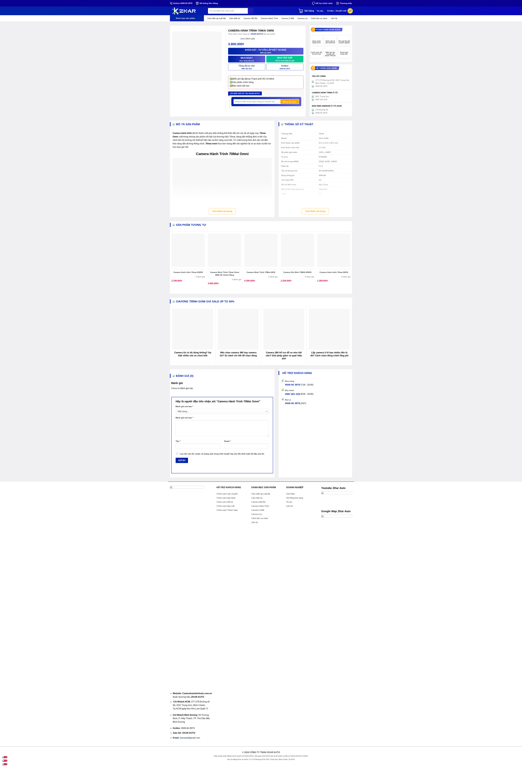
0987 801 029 (292, 394)
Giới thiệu (290, 494)
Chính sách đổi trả (225, 502)
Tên (178, 441)
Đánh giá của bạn (184, 406)
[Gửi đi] (251, 11)
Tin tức (320, 11)
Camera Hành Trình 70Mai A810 (261, 272)
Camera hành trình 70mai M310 (334, 272)
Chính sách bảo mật (225, 506)
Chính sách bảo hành (226, 498)
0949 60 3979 (292, 384)
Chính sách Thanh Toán (227, 510)
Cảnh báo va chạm (319, 18)
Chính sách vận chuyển (227, 494)
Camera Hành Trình (269, 18)
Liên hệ (334, 18)
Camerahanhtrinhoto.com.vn (197, 693)
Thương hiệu (346, 3)
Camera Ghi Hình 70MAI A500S (297, 272)
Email (227, 441)
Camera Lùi (302, 18)
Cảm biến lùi (234, 18)
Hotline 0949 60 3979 (182, 3)
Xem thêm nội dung (222, 211)
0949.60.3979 (188, 728)
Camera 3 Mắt (288, 18)
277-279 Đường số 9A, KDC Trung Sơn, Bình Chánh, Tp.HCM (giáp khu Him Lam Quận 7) (191, 705)
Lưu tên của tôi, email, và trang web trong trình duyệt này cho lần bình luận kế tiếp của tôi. (222, 454)
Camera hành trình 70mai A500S (188, 272)
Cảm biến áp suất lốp (216, 18)
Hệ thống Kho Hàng (209, 3)
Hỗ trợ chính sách (324, 3)
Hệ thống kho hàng (294, 498)
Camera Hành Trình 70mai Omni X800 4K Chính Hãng (224, 273)
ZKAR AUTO (197, 697)
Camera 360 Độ (250, 18)
